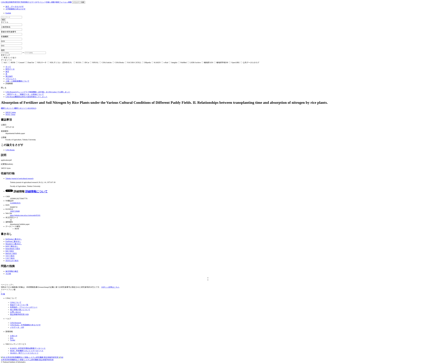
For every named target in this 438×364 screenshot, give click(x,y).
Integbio (174, 62)
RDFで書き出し (11, 246)
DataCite (30, 62)
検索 (82, 2)
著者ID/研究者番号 (8, 32)
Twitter (12, 340)
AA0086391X (15, 203)
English (8, 13)
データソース (6, 60)
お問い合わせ (15, 312)
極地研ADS (208, 62)
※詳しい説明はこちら (110, 287)
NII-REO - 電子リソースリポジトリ (24, 353)
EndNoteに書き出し (13, 241)
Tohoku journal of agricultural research (19, 178)
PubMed (183, 62)
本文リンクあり (9, 58)
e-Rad (166, 62)
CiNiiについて (15, 302)
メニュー (76, 2)
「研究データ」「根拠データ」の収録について (24, 94)
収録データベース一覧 (19, 305)
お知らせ (13, 336)
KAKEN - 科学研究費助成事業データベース (28, 348)
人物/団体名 (5, 27)
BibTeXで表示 (11, 253)
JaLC (5, 62)
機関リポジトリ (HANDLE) (25, 108)
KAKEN (157, 62)
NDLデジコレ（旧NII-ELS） (61, 62)
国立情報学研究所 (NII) (19, 314)
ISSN (3, 41)
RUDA (79, 62)
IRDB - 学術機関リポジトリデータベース (26, 351)
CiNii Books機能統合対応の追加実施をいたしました (26, 97)
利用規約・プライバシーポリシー (23, 307)
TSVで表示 (9, 256)
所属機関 (4, 37)
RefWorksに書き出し (13, 239)
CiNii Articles (106, 62)
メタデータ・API (17, 327)
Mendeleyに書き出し (13, 244)
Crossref (21, 62)
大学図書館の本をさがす (15, 9)
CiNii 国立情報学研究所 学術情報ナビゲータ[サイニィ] (23, 2)
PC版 (3, 294)
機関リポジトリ (7, 108)
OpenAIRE (235, 62)
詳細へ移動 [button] (50, 2)
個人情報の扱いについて (20, 310)
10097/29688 (15, 211)
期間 (3, 50)
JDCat (86, 62)
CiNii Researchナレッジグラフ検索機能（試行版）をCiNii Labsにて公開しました (37, 92)
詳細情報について (36, 191)
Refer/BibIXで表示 (12, 249)
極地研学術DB (222, 62)
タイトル (4, 22)
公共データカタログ (250, 62)
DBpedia (147, 62)
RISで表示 (9, 251)
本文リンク (5, 55)
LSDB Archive (195, 62)
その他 (8, 274)
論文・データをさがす (14, 7)
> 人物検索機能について (19, 81)
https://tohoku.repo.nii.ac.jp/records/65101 (25, 215)
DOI (2, 46)
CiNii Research (15, 323)
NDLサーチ (42, 62)
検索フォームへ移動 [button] (63, 2)
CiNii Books (119, 62)
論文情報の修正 (11, 271)
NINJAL (95, 62)
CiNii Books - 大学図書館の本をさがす (25, 325)
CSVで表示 (10, 258)
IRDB (13, 62)
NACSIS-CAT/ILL (134, 62)
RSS (11, 338)
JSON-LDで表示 (11, 261)
